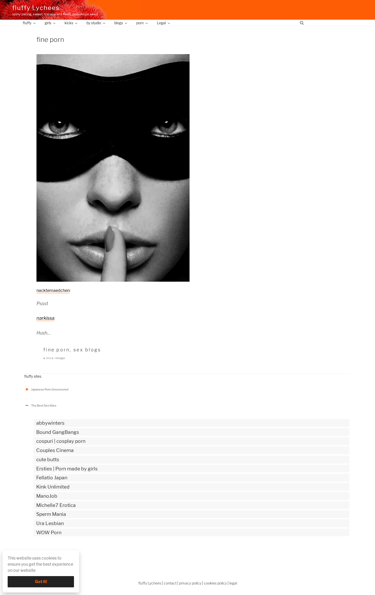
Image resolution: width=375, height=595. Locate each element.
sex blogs (87, 349)
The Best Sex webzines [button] (46, 553)
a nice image (54, 358)
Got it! (41, 581)
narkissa (45, 318)
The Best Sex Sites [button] (43, 405)
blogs (118, 23)
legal (233, 583)
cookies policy (215, 583)
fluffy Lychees (35, 7)
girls (48, 23)
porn (140, 23)
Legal (161, 23)
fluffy (27, 23)
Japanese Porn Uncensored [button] (49, 389)
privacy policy (190, 583)
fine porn (56, 349)
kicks (69, 23)
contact (170, 583)
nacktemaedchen (53, 290)
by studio (93, 23)
